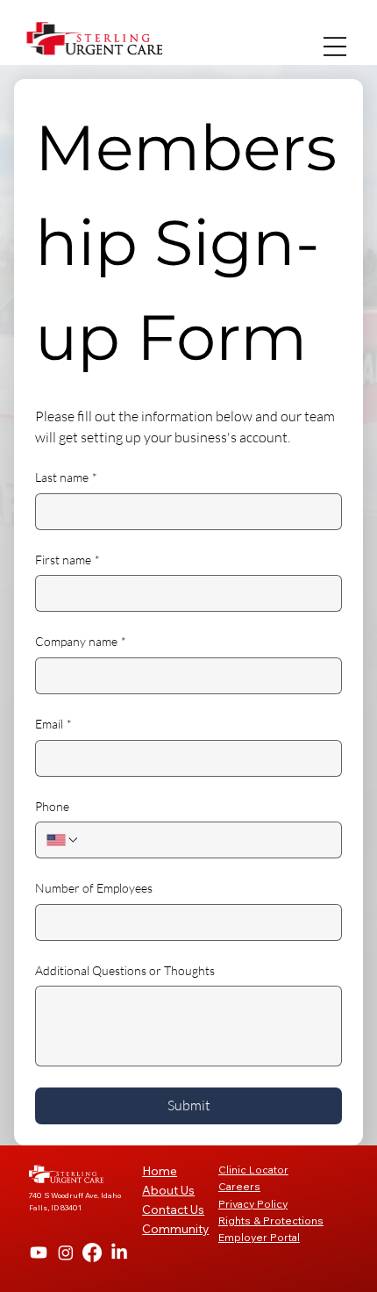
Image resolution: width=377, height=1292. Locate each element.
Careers (239, 1186)
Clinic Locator (253, 1169)
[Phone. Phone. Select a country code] (63, 840)
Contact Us (173, 1209)
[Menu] (335, 46)
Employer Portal (259, 1237)
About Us (168, 1189)
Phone (52, 806)
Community (175, 1228)
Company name (80, 641)
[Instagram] (65, 1252)
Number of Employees (94, 887)
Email (53, 723)
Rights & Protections (271, 1220)
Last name (66, 477)
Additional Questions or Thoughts (125, 970)
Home (159, 1170)
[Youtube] (38, 1252)
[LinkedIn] (119, 1252)
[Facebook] (92, 1252)
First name (67, 559)
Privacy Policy (253, 1203)
